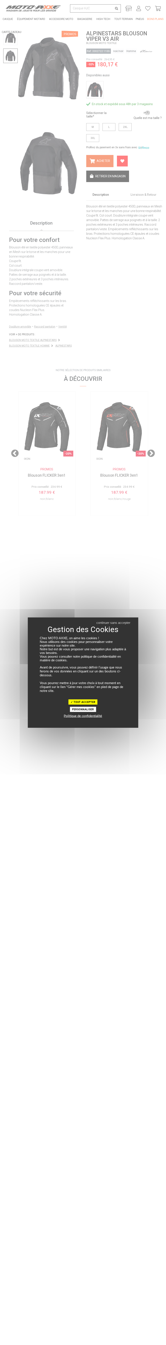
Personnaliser (83, 709)
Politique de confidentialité (83, 715)
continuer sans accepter (113, 622)
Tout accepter (84, 701)
